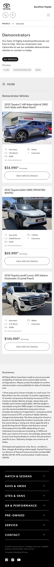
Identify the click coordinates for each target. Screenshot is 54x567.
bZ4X (38, 69)
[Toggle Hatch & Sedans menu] (44, 476)
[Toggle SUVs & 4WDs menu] (44, 486)
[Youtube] (18, 559)
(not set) (13, 23)
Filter (11, 84)
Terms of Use (29, 549)
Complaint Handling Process (16, 552)
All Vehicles (10, 59)
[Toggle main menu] (48, 15)
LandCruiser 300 (22, 69)
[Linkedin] (25, 559)
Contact (12, 535)
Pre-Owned (15, 515)
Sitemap (8, 549)
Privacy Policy (17, 549)
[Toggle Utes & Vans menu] (44, 496)
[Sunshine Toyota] (7, 6)
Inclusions (12, 140)
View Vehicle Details (27, 175)
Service (11, 525)
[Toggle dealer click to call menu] (5, 15)
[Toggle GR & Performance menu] (44, 505)
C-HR (6, 69)
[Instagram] (12, 559)
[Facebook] (6, 559)
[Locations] (13, 15)
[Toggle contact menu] (44, 515)
